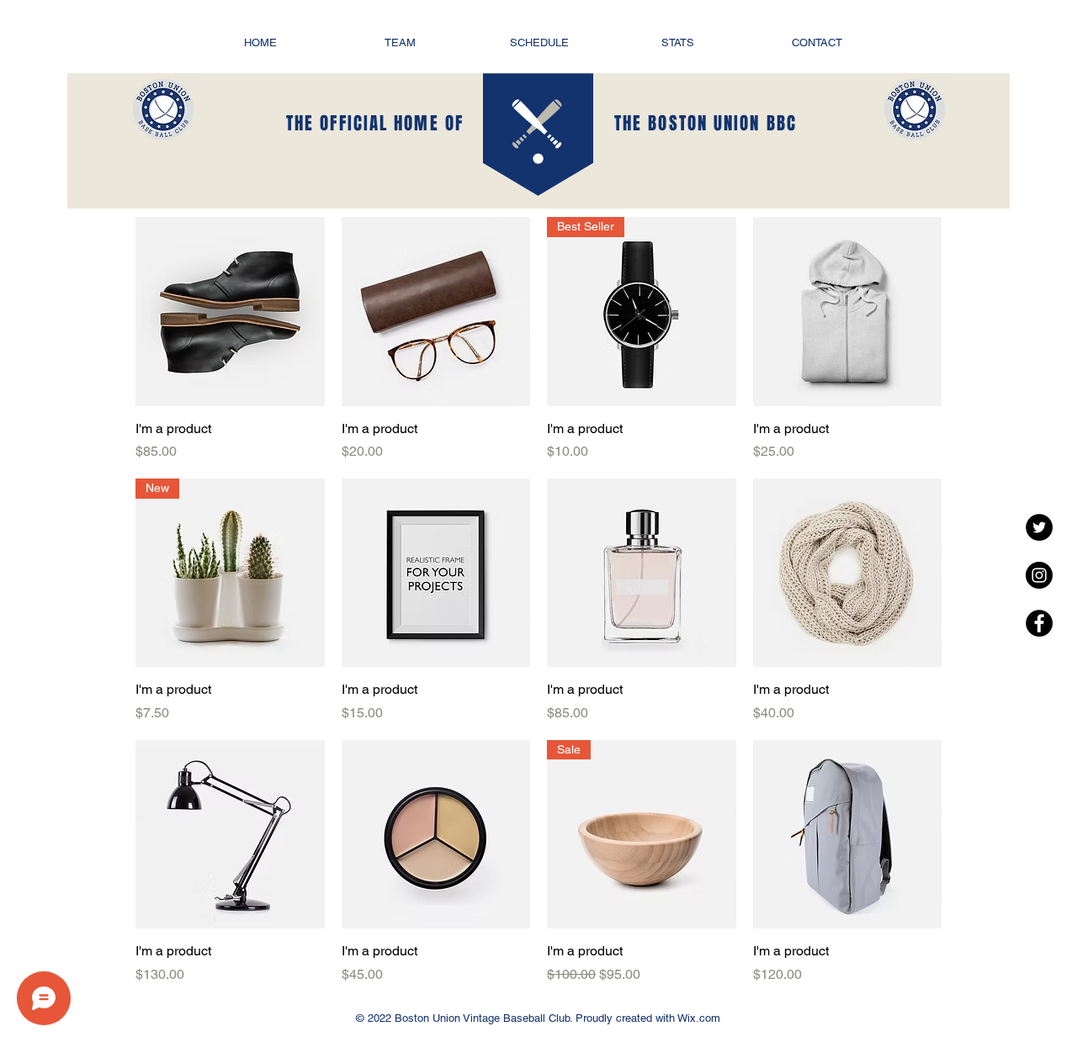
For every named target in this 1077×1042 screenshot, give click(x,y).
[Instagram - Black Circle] (1039, 575)
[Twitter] (1039, 527)
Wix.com (697, 1018)
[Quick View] (230, 311)
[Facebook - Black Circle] (1039, 623)
